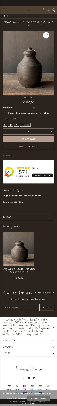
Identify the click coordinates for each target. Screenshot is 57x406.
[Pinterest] (34, 378)
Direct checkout (28, 147)
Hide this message (38, 398)
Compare (25, 125)
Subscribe (47, 307)
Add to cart (28, 139)
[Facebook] (23, 378)
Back (6, 16)
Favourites (46, 35)
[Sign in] (43, 10)
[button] (5, 10)
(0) (34, 107)
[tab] (28, 190)
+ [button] (51, 131)
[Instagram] (28, 378)
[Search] (48, 10)
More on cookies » (29, 403)
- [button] (5, 131)
